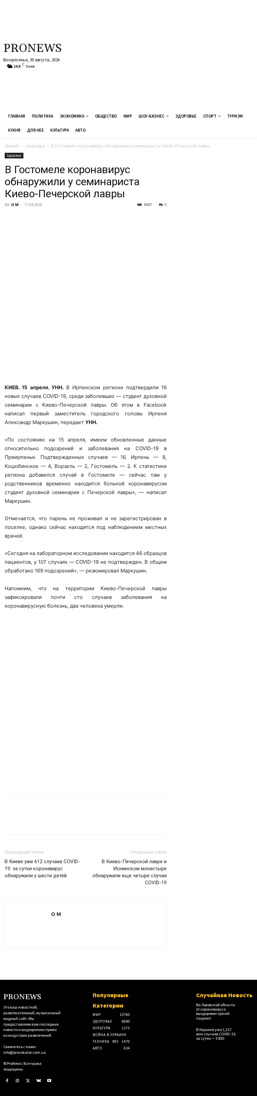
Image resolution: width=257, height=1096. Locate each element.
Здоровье (35, 146)
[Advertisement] (173, 53)
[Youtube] (49, 1081)
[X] (26, 219)
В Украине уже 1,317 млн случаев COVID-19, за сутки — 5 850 (216, 1034)
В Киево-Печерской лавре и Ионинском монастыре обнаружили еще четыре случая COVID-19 (129, 872)
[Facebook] (11, 219)
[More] (73, 219)
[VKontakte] (38, 1081)
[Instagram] (17, 1081)
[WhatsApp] (57, 219)
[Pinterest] (42, 219)
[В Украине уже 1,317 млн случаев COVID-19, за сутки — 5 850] (248, 1031)
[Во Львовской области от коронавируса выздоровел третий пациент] (248, 1007)
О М (15, 204)
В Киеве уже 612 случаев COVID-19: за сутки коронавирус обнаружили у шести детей (42, 869)
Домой (12, 146)
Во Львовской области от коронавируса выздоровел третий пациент (215, 1011)
